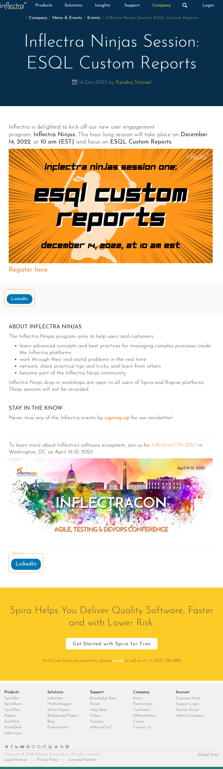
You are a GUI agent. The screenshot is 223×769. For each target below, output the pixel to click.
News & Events (67, 18)
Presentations (58, 727)
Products (43, 5)
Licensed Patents (82, 760)
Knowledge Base (103, 698)
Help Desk (98, 710)
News (137, 698)
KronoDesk (12, 727)
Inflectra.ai (12, 733)
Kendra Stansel (133, 82)
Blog (50, 722)
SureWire (12, 722)
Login (208, 5)
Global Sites (208, 755)
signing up (117, 418)
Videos (95, 716)
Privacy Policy (47, 760)
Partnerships (143, 704)
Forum (95, 704)
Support (132, 5)
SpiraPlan (12, 710)
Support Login (187, 704)
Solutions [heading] (55, 692)
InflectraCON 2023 (174, 445)
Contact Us (142, 727)
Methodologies (59, 704)
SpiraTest (11, 698)
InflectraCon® (101, 727)
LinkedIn (19, 299)
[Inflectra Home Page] (14, 5)
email (118, 661)
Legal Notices (15, 760)
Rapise (9, 716)
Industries (55, 698)
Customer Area (188, 698)
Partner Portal (187, 710)
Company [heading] (141, 692)
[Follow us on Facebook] (12, 747)
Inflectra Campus (189, 716)
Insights (102, 5)
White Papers (58, 710)
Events (93, 18)
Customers (141, 710)
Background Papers (63, 716)
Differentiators (144, 716)
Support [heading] (97, 692)
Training (96, 722)
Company (161, 5)
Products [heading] (11, 692)
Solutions (73, 5)
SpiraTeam (13, 704)
